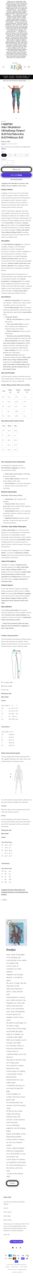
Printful (12, 1183)
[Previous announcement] (3, 30)
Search (6, 1208)
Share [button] (5, 899)
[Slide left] (13, 118)
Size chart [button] (5, 697)
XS (4, 155)
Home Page (7, 1216)
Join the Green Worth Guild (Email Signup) (14, 1203)
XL (27, 155)
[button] (3, 67)
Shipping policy (22, 1269)
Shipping (3, 143)
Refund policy (14, 1266)
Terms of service (12, 1269)
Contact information (17, 1272)
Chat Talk (7, 1234)
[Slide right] (20, 118)
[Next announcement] (30, 30)
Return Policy (8, 1220)
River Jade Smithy (15, 1264)
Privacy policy (23, 1266)
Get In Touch (7, 1212)
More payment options (16, 179)
